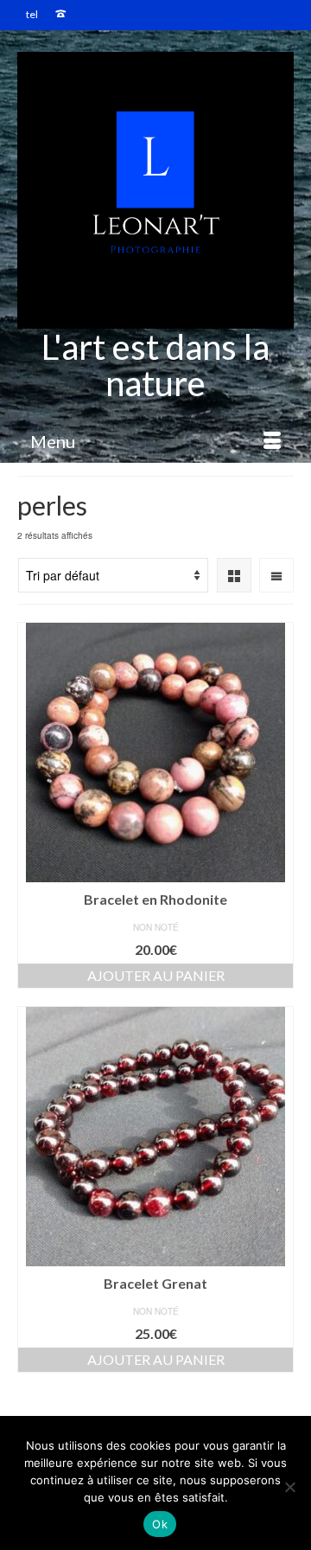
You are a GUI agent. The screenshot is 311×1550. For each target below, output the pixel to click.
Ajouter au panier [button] (156, 975)
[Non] (289, 1487)
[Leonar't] (155, 190)
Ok (160, 1524)
